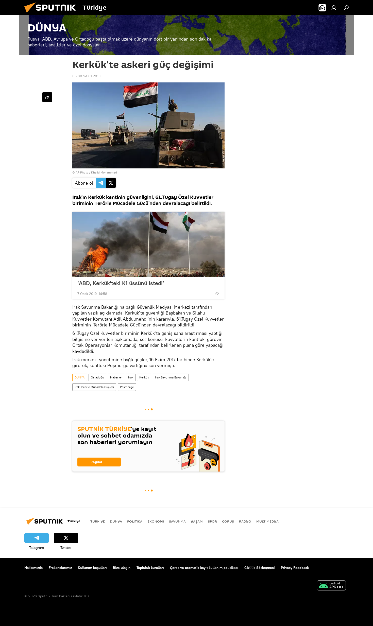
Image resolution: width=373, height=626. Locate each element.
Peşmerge (127, 387)
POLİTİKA (134, 521)
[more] (217, 293)
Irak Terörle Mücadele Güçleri (94, 387)
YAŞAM (197, 521)
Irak (130, 377)
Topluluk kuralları (150, 567)
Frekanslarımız (60, 567)
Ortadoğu (97, 377)
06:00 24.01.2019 (86, 76)
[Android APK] (331, 586)
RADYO (245, 521)
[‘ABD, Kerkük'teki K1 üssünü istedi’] (148, 244)
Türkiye (97, 521)
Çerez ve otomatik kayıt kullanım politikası (204, 567)
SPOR (212, 521)
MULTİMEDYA (267, 521)
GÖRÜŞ (228, 521)
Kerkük (144, 377)
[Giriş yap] (334, 8)
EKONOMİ (155, 521)
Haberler (116, 377)
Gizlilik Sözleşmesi (259, 567)
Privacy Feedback (295, 567)
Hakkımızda (33, 567)
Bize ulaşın (121, 567)
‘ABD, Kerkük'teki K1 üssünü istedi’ (120, 283)
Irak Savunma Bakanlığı (171, 377)
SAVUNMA (177, 521)
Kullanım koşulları (92, 567)
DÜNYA (80, 377)
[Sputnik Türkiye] (52, 14)
